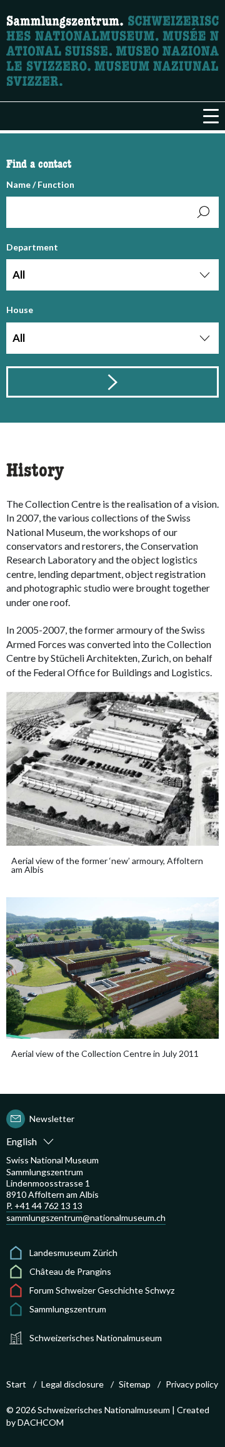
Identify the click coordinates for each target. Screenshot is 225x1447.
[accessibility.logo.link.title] (112, 49)
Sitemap (135, 1384)
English (21, 1141)
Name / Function (40, 184)
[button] (211, 116)
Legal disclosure (72, 1384)
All (18, 274)
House (19, 324)
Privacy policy (192, 1384)
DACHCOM (41, 1422)
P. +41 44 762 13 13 (44, 1205)
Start (16, 1384)
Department (32, 261)
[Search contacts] (112, 382)
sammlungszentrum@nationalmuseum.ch (86, 1217)
